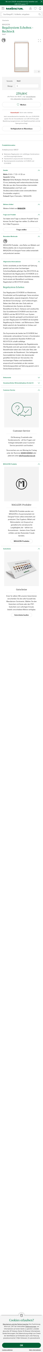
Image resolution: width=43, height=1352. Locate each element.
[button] (39, 40)
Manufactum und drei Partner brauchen (15, 1324)
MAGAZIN (21, 208)
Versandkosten (31, 96)
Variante (9, 81)
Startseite (5, 20)
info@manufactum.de (27, 456)
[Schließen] (41, 1)
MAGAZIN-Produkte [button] (21, 541)
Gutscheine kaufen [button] (21, 615)
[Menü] (3, 8)
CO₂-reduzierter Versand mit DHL (22, 99)
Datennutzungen (30, 1326)
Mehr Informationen (35, 1350)
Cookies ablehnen (7, 1350)
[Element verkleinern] (35, 71)
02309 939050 (27, 453)
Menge (10, 86)
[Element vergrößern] (38, 71)
